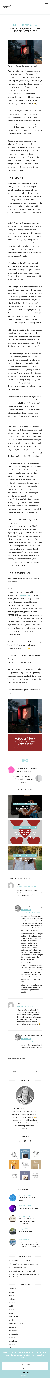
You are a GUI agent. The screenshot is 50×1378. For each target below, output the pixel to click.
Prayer (12, 1337)
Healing (12, 1320)
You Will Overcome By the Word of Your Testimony (29, 1221)
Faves (11, 1309)
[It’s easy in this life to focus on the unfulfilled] (25, 1164)
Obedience (13, 1330)
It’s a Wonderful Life (17, 1267)
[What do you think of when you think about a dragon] (14, 1153)
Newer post (25, 782)
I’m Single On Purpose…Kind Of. (22, 1271)
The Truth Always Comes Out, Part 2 (23, 1264)
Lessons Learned (16, 1323)
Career (12, 1295)
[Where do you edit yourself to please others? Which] (36, 1175)
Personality (14, 1334)
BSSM (11, 1292)
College (12, 1299)
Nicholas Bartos (21, 66)
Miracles (12, 1327)
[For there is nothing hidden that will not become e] (36, 1153)
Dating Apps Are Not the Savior (21, 1260)
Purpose (12, 1344)
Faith (11, 1306)
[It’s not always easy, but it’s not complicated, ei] (14, 1175)
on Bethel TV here (24, 595)
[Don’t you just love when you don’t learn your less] (14, 1164)
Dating (25, 35)
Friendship (13, 1316)
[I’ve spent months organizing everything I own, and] (36, 1164)
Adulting (12, 1288)
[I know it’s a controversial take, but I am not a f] (25, 1153)
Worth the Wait (26, 1231)
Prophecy (13, 1341)
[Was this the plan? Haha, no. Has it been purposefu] (25, 1175)
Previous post (25, 771)
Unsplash (33, 66)
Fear (11, 1313)
